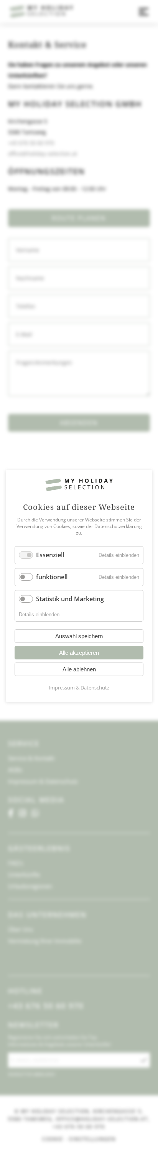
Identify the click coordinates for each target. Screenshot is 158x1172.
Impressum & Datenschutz (79, 687)
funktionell (51, 577)
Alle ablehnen (79, 669)
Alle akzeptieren (79, 653)
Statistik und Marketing (70, 599)
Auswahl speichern (79, 636)
